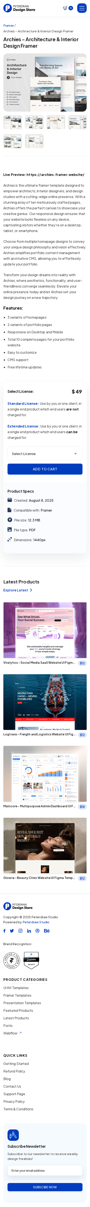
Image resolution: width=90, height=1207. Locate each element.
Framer (8, 25)
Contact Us (12, 1086)
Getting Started (16, 1064)
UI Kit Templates (16, 988)
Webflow (10, 1033)
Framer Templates (17, 995)
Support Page (14, 1094)
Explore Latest (17, 590)
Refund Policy (14, 1071)
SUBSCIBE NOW (45, 1187)
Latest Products (16, 1018)
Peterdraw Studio (36, 922)
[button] (68, 8)
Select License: (21, 391)
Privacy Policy (14, 1101)
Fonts (8, 1026)
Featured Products (18, 1010)
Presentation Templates (22, 1003)
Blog (7, 1079)
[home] (19, 8)
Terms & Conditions (18, 1109)
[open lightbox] (45, 82)
